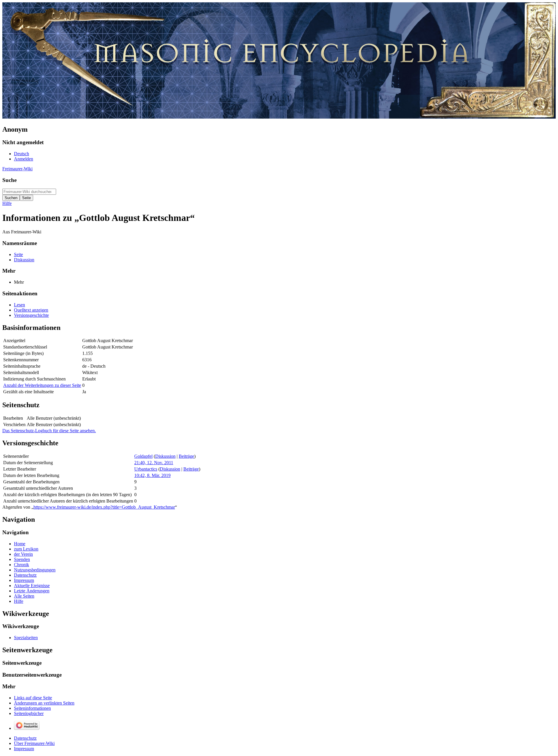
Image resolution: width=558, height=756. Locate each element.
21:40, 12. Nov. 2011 (153, 462)
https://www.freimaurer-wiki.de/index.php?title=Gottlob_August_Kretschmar (104, 507)
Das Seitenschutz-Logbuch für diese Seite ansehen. (49, 430)
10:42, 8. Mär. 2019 (152, 475)
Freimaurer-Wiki (17, 168)
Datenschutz (25, 738)
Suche (9, 180)
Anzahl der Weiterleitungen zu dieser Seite (42, 385)
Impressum (24, 748)
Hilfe (7, 203)
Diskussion (165, 456)
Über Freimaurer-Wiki (34, 743)
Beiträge (186, 456)
